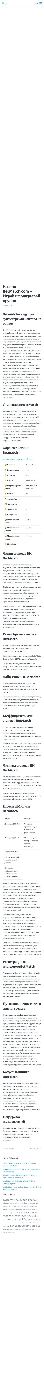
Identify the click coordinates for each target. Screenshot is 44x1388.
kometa (34, 1206)
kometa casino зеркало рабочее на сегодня (26, 1210)
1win (6, 1199)
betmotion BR (32, 1203)
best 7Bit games (14, 1203)
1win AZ (14, 1199)
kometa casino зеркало (9, 1210)
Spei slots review (17, 1223)
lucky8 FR (32, 1212)
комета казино (24, 1229)
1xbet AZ (32, 1200)
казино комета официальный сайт (11, 1229)
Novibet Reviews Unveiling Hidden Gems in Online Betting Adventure (22, 1188)
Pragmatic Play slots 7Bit (31, 1220)
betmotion (23, 1203)
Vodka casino (25, 1223)
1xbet (23, 1200)
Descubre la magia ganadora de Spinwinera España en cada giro (19, 1164)
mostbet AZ (22, 1216)
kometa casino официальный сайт (11, 1213)
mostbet (9, 1216)
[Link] (5, 3)
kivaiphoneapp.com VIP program (11, 1207)
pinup (9, 1219)
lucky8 (24, 1212)
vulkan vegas (14, 1226)
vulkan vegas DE (31, 1226)
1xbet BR (6, 1203)
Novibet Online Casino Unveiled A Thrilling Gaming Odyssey (19, 1182)
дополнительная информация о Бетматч (18, 459)
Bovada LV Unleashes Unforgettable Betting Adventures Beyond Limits (20, 1176)
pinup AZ (19, 1219)
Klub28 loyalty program (26, 1207)
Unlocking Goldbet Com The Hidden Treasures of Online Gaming (21, 1170)
